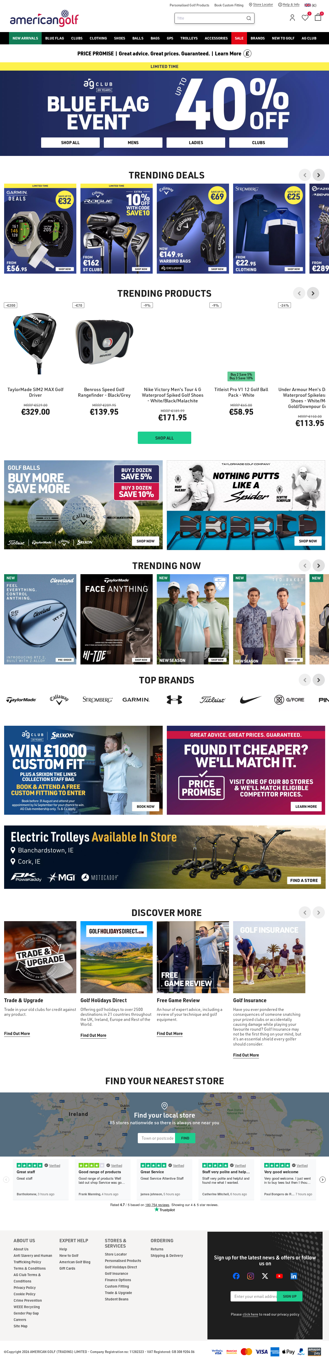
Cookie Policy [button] (196, 684)
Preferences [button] (173, 690)
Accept (186, 703)
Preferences (143, 703)
